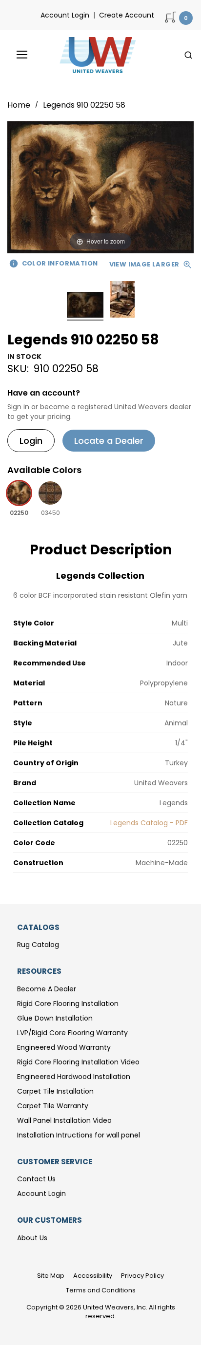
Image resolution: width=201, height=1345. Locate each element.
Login (31, 441)
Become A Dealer (46, 989)
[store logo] (95, 55)
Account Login (64, 15)
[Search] (188, 55)
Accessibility (92, 1275)
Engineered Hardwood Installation (73, 1076)
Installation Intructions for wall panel (78, 1135)
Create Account (126, 15)
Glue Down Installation (55, 1018)
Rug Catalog (38, 944)
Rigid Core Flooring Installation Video (78, 1062)
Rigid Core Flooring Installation (68, 1003)
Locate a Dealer (108, 441)
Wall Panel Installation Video (64, 1120)
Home (19, 105)
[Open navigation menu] (15, 54)
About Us (32, 1238)
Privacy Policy (142, 1275)
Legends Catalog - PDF (149, 823)
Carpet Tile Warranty (52, 1106)
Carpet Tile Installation (55, 1091)
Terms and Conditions (101, 1290)
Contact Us (36, 1179)
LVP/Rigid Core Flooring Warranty (72, 1033)
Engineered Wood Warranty (64, 1047)
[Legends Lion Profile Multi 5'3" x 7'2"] (85, 306)
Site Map (50, 1275)
